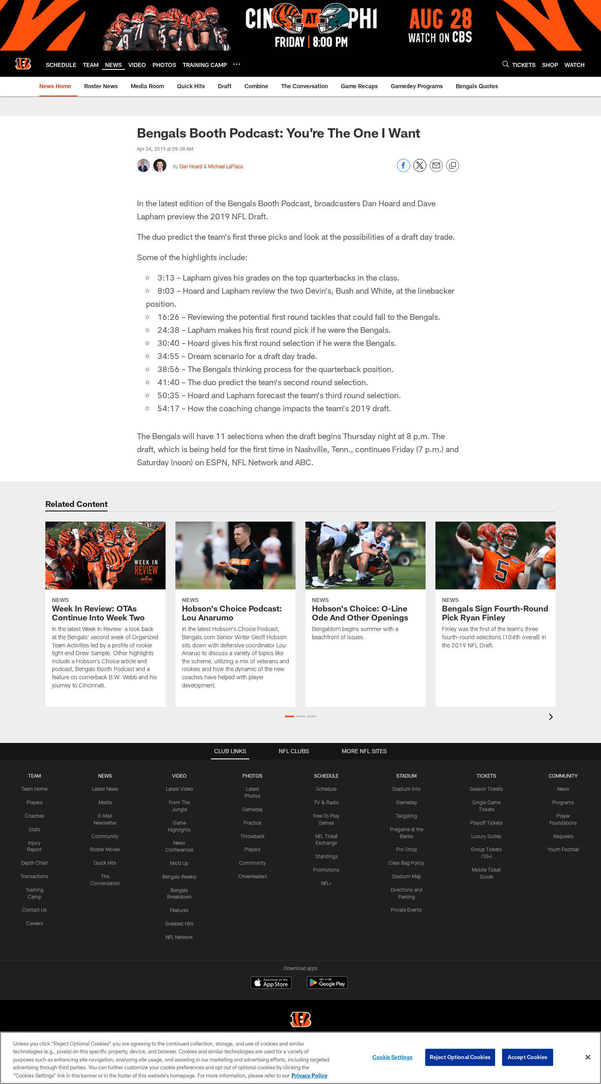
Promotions (326, 869)
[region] (300, 1058)
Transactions (34, 876)
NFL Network (179, 937)
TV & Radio (326, 802)
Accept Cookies (527, 1057)
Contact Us (34, 909)
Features (179, 910)
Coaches (34, 816)
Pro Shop (406, 849)
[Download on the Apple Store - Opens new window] (271, 983)
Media (105, 802)
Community (105, 836)
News (563, 789)
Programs (563, 802)
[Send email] (436, 169)
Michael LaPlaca (225, 166)
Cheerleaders (252, 876)
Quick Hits (105, 862)
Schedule (326, 789)
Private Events (406, 909)
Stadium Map (406, 876)
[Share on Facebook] (403, 169)
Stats (34, 829)
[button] (289, 716)
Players (35, 802)
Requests (563, 836)
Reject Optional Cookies (460, 1057)
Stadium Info (406, 789)
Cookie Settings (392, 1057)
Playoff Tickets (486, 822)
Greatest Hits (179, 923)
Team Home (34, 789)
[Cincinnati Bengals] (300, 1020)
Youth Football (563, 849)
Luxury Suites (486, 836)
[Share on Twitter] (419, 169)
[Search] (505, 63)
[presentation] (552, 718)
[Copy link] (452, 166)
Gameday (252, 809)
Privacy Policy (309, 1075)
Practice (252, 822)
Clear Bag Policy (406, 862)
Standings (326, 856)
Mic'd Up (179, 863)
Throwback (252, 836)
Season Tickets (486, 789)
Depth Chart (34, 862)
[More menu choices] (236, 64)
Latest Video (179, 789)
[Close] (588, 1057)
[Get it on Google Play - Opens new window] (327, 987)
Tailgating (406, 816)
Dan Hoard (190, 166)
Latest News (105, 789)
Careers (34, 923)
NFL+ (326, 883)
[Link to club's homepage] (23, 64)
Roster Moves (105, 849)
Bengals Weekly (179, 876)
